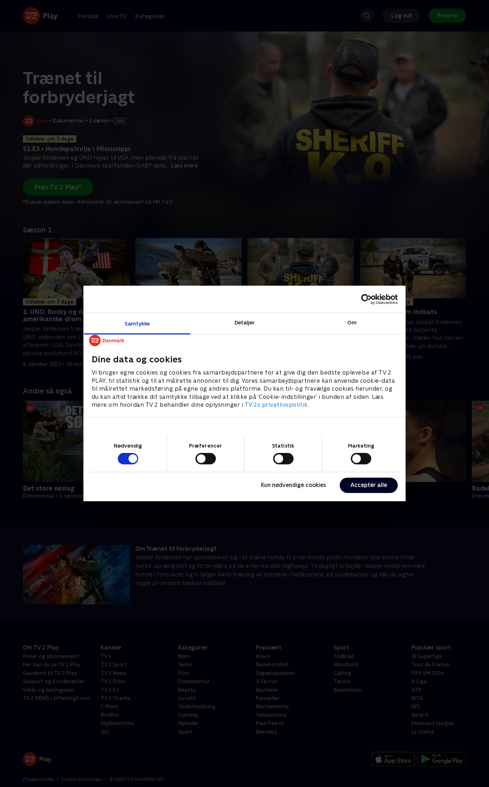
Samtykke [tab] (137, 323)
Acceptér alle (368, 485)
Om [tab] (352, 322)
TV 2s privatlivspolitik (276, 404)
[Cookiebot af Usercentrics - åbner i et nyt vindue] (366, 299)
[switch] (205, 458)
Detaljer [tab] (244, 322)
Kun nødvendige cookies (293, 485)
